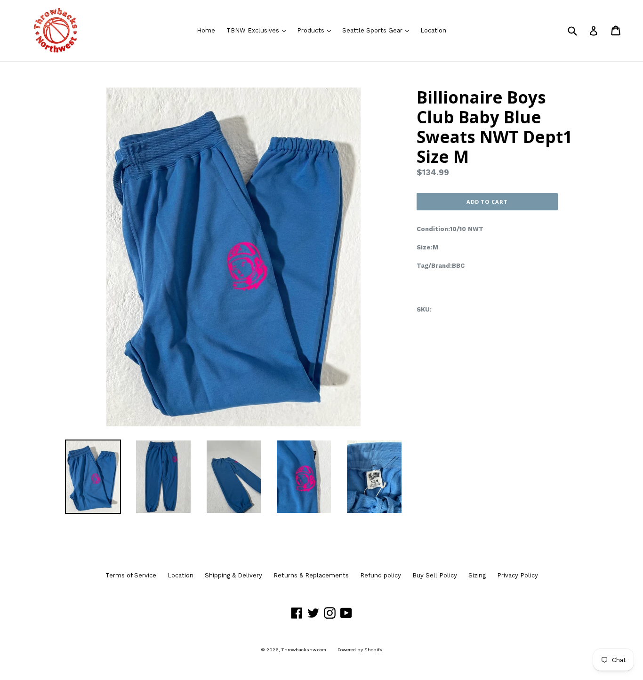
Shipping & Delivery (233, 575)
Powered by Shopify (360, 649)
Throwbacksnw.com (303, 649)
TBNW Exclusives (258, 30)
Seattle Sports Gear (378, 30)
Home (206, 30)
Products (316, 30)
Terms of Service (130, 575)
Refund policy (380, 575)
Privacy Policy (517, 575)
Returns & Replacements (311, 575)
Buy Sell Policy (434, 575)
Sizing (477, 575)
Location (433, 30)
